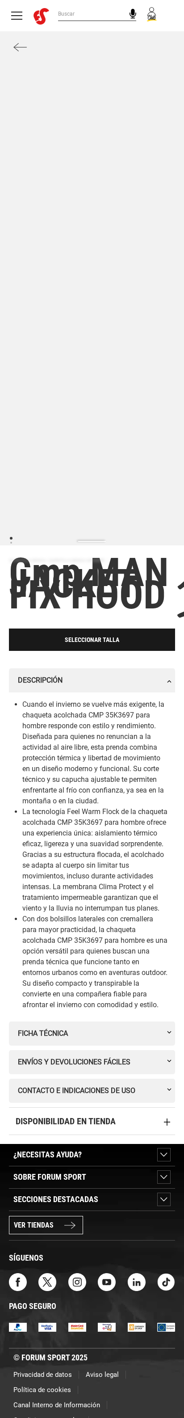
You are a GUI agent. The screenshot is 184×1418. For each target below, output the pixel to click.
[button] (164, 1386)
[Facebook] (18, 1281)
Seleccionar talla (92, 639)
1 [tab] (11, 537)
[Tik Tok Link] (166, 1281)
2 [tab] (11, 542)
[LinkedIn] (137, 1281)
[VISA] (47, 1326)
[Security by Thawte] (107, 1326)
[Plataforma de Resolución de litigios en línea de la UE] (166, 1326)
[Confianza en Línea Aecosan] (137, 1326)
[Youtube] (107, 1281)
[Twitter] (47, 1281)
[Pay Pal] (18, 1326)
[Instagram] (77, 1281)
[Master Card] (77, 1326)
